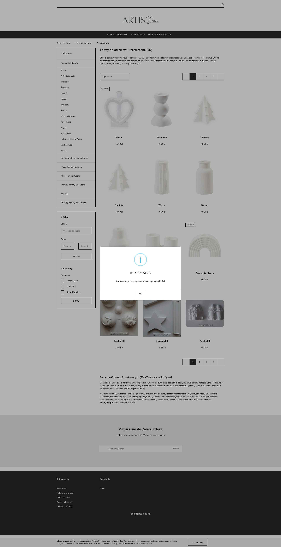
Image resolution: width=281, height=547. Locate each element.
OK (140, 294)
